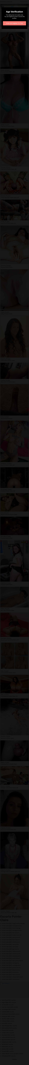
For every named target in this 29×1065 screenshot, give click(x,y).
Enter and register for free (14, 23)
